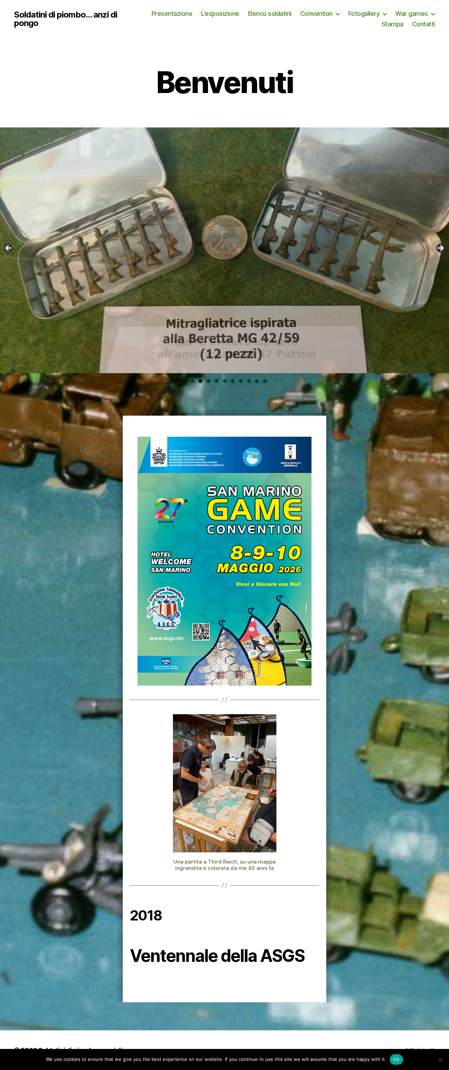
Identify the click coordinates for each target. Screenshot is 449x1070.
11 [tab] (265, 381)
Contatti (423, 24)
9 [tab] (249, 381)
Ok (396, 1059)
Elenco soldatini (269, 13)
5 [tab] (217, 381)
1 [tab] (184, 381)
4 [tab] (208, 381)
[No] (440, 1059)
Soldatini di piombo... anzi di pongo (65, 19)
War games (411, 13)
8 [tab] (241, 381)
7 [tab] (233, 381)
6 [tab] (225, 381)
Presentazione (172, 13)
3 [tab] (200, 381)
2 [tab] (192, 381)
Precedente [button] (440, 248)
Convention (316, 13)
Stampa (392, 24)
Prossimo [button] (9, 248)
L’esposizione (220, 13)
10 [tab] (257, 381)
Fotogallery (364, 13)
